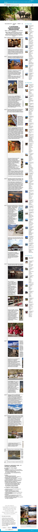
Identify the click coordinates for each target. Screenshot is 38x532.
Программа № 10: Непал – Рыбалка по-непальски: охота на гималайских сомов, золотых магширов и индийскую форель (31, 148)
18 (23, 19)
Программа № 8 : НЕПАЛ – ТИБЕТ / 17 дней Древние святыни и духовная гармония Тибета (31, 76)
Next (35, 12)
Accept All (14, 527)
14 (20, 19)
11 (17, 19)
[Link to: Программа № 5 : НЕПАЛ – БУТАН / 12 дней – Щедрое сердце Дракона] (26, 292)
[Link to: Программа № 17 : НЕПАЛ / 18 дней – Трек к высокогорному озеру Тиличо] (26, 207)
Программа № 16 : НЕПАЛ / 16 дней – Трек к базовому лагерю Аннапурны (31, 202)
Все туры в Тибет (28, 23)
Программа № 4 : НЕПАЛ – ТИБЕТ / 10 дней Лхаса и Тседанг (31, 47)
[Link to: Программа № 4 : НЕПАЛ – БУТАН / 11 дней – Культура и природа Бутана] (26, 285)
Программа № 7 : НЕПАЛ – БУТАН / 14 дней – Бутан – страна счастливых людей (31, 307)
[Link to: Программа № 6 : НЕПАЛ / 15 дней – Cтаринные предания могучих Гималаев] (26, 117)
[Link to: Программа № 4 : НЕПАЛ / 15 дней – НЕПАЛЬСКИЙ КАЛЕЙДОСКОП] (26, 104)
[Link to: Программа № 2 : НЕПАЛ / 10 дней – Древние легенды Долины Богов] (26, 90)
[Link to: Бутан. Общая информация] (26, 258)
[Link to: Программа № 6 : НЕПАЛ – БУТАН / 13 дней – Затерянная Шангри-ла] (26, 299)
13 (19, 19)
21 (25, 19)
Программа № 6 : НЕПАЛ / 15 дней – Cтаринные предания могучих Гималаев (31, 119)
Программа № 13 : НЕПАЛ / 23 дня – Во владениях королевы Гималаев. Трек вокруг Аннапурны (31, 176)
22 (26, 19)
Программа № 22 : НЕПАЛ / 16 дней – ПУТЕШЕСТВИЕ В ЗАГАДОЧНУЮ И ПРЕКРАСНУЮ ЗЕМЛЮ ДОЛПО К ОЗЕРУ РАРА (31, 248)
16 (21, 19)
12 (18, 19)
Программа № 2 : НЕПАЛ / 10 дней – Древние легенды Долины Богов (31, 92)
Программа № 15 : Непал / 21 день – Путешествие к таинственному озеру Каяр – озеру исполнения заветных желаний (31, 194)
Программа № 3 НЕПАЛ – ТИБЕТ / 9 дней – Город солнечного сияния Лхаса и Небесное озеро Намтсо (31, 40)
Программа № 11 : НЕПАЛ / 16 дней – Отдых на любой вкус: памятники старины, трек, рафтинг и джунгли (31, 157)
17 (22, 19)
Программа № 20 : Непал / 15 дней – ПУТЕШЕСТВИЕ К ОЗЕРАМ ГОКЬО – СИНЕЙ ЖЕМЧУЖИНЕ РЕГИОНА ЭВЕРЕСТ (31, 230)
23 (27, 19)
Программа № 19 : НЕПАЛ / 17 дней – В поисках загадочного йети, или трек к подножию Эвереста (31, 222)
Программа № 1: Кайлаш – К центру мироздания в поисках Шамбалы (31, 28)
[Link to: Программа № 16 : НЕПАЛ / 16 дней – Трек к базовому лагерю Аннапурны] (26, 201)
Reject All (9, 527)
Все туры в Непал (28, 82)
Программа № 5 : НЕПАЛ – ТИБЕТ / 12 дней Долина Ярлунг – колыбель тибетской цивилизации (31, 53)
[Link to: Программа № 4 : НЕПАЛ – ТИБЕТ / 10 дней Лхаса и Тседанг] (26, 46)
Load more (28, 526)
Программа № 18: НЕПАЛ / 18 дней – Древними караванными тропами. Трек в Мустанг (31, 215)
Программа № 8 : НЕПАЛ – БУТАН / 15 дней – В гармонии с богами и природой (31, 314)
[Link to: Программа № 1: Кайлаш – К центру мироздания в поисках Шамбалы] (26, 26)
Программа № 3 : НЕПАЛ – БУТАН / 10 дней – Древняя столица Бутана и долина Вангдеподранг (31, 279)
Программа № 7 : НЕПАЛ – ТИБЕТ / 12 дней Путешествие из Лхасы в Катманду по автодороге (31, 68)
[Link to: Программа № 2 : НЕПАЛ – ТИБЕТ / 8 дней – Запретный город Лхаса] (26, 32)
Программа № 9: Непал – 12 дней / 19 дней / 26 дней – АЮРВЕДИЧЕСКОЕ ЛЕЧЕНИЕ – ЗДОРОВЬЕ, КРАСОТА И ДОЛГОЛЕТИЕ (32, 138)
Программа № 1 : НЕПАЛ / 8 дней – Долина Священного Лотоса (31, 86)
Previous (2, 12)
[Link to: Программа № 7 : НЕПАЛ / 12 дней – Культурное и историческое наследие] (26, 124)
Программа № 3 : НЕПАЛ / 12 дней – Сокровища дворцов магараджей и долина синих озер (31, 98)
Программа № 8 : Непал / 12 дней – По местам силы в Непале (31, 131)
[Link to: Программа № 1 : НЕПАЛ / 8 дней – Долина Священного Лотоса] (26, 85)
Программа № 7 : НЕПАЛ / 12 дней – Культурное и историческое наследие (31, 125)
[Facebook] (30, 0)
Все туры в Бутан (28, 255)
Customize (4, 527)
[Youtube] (33, 0)
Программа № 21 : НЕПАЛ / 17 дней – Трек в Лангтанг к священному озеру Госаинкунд (31, 239)
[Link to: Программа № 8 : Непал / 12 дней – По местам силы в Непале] (26, 130)
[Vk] (31, 0)
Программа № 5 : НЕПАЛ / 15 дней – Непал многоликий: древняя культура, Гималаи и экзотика (31, 111)
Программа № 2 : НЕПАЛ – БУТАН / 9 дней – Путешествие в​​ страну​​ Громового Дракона (31, 271)
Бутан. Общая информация (31, 258)
